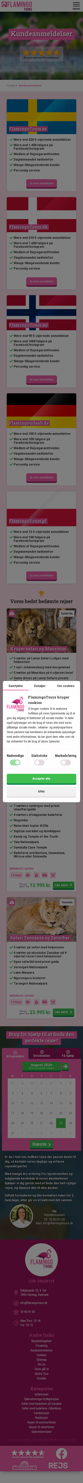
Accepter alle (41, 778)
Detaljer (40, 686)
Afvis (41, 791)
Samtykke (15, 686)
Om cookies (66, 686)
